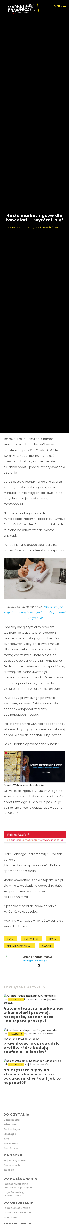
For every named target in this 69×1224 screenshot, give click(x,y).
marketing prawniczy (19, 945)
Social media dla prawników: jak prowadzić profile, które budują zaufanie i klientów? (35, 1042)
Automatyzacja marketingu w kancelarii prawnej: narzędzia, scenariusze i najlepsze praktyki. (35, 1009)
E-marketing (12, 1120)
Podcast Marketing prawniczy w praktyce (18, 1185)
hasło (52, 938)
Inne (6, 1138)
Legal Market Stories (17, 1208)
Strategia (10, 1134)
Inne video (10, 1217)
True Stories (11, 1148)
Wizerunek (10, 1124)
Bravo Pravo (11, 1143)
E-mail (24, 965)
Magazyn (13, 1155)
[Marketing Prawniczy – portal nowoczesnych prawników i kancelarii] (21, 8)
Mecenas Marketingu (17, 1212)
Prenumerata (12, 1165)
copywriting (31, 938)
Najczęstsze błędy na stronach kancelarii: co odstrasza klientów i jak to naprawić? (35, 1072)
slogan (46, 945)
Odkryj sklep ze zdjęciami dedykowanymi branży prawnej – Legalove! (34, 612)
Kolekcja (9, 1170)
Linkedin (34, 965)
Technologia (12, 1129)
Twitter (29, 965)
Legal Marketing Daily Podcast (14, 1193)
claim (10, 938)
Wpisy (11, 961)
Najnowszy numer (15, 1160)
